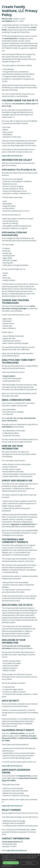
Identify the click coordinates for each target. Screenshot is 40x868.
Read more (13, 859)
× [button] (38, 855)
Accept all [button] (11, 863)
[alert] (20, 861)
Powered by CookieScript (7, 866)
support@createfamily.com (12, 156)
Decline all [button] (29, 863)
